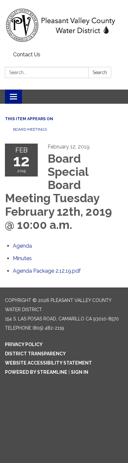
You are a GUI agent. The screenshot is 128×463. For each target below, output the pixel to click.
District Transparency (35, 353)
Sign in (79, 372)
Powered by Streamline (36, 372)
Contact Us (26, 54)
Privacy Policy (24, 344)
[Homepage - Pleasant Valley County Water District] (64, 24)
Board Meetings (30, 129)
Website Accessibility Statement (48, 363)
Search (100, 72)
